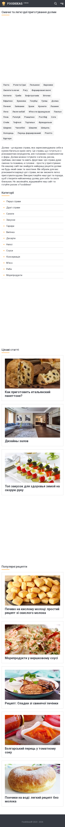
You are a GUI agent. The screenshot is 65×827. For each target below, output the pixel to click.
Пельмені (34, 85)
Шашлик (33, 128)
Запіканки (19, 106)
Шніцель (45, 128)
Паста (6, 85)
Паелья (57, 111)
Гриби (18, 95)
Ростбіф (43, 117)
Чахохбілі (20, 128)
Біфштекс (8, 101)
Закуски (10, 219)
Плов (6, 117)
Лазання (54, 106)
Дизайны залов (16, 441)
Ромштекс (29, 117)
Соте (53, 117)
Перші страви (13, 201)
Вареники (48, 85)
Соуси (9, 250)
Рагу (25, 90)
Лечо (5, 111)
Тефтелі (17, 122)
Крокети (42, 106)
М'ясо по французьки (39, 111)
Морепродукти (14, 275)
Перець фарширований (29, 133)
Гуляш (44, 101)
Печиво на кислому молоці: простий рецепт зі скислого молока (32, 611)
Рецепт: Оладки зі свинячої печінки (31, 703)
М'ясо (9, 262)
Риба (9, 269)
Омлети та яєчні (11, 90)
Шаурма (7, 128)
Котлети (7, 95)
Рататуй (16, 117)
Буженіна (21, 101)
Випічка (10, 232)
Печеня (7, 106)
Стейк (6, 122)
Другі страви (13, 207)
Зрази (31, 106)
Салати (10, 213)
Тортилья (30, 122)
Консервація (13, 256)
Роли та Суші (19, 85)
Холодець (8, 133)
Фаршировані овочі (41, 90)
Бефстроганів (32, 95)
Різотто (48, 133)
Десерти (10, 238)
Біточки (46, 95)
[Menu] (61, 3)
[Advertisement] (32, 50)
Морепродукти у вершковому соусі (31, 658)
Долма (54, 101)
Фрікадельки (45, 122)
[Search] (55, 3)
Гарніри (10, 226)
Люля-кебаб (18, 111)
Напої (9, 244)
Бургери (7, 138)
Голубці (33, 101)
